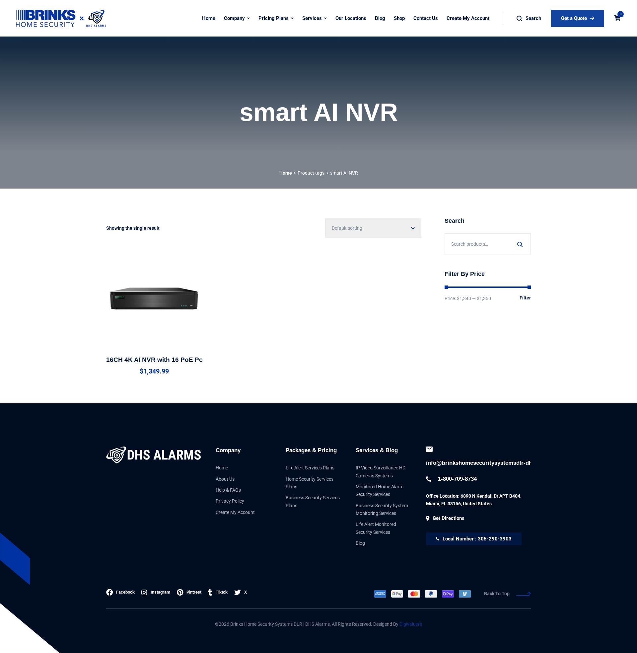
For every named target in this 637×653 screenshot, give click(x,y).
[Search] (520, 244)
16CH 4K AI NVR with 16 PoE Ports (158, 359)
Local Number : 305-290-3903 (477, 539)
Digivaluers (410, 624)
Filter (525, 297)
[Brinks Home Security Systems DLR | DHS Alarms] (60, 18)
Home (285, 173)
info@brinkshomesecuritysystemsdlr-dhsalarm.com (478, 463)
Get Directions (448, 518)
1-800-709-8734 (457, 479)
